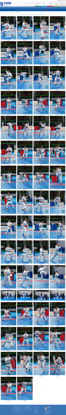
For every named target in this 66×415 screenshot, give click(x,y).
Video (50, 9)
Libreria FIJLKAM (30, 9)
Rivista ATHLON (39, 9)
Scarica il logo (17, 412)
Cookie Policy (37, 410)
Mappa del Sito (37, 406)
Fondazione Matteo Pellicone (17, 409)
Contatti (36, 408)
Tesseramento (9, 7)
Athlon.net (34, 9)
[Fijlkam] (8, 4)
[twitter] (59, 0)
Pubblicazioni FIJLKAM (24, 9)
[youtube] (61, 0)
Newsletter (36, 413)
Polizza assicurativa (27, 409)
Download (8, 40)
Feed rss (36, 411)
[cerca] (63, 0)
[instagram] (60, 0)
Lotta (44, 5)
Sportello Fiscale (50, 7)
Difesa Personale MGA (63, 5)
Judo (37, 5)
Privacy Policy (37, 409)
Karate (50, 5)
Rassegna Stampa (17, 9)
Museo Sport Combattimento (27, 407)
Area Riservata (37, 412)
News (19, 7)
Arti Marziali (56, 5)
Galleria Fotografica (46, 9)
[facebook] (57, 0)
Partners (35, 7)
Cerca (35, 407)
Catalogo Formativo (45, 7)
